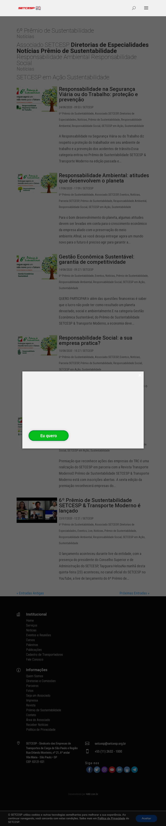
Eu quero (48, 435)
